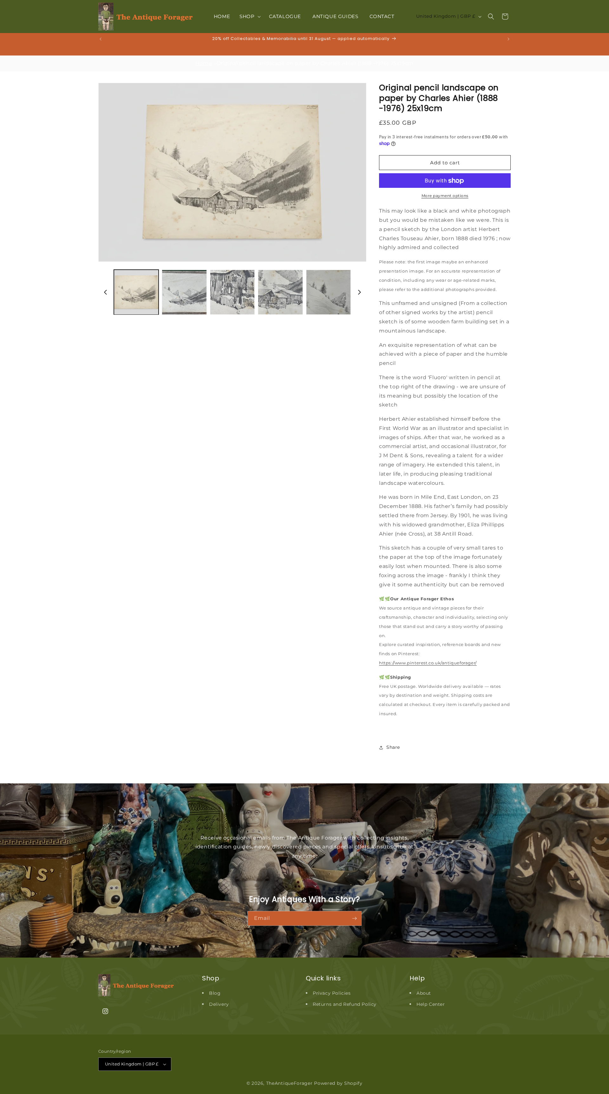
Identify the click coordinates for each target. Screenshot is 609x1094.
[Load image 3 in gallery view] (232, 292)
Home (203, 63)
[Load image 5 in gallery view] (328, 292)
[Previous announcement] (101, 39)
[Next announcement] (508, 39)
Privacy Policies (332, 993)
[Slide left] (105, 292)
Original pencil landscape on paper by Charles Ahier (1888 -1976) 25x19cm (315, 63)
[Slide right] (359, 292)
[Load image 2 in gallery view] (184, 292)
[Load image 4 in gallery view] (280, 292)
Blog (214, 993)
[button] (249, 16)
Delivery (219, 1004)
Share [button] (393, 747)
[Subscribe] (354, 918)
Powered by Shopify (338, 1083)
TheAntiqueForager (289, 1083)
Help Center (430, 1004)
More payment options (445, 196)
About (423, 993)
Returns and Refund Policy (345, 1004)
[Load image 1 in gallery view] (136, 292)
